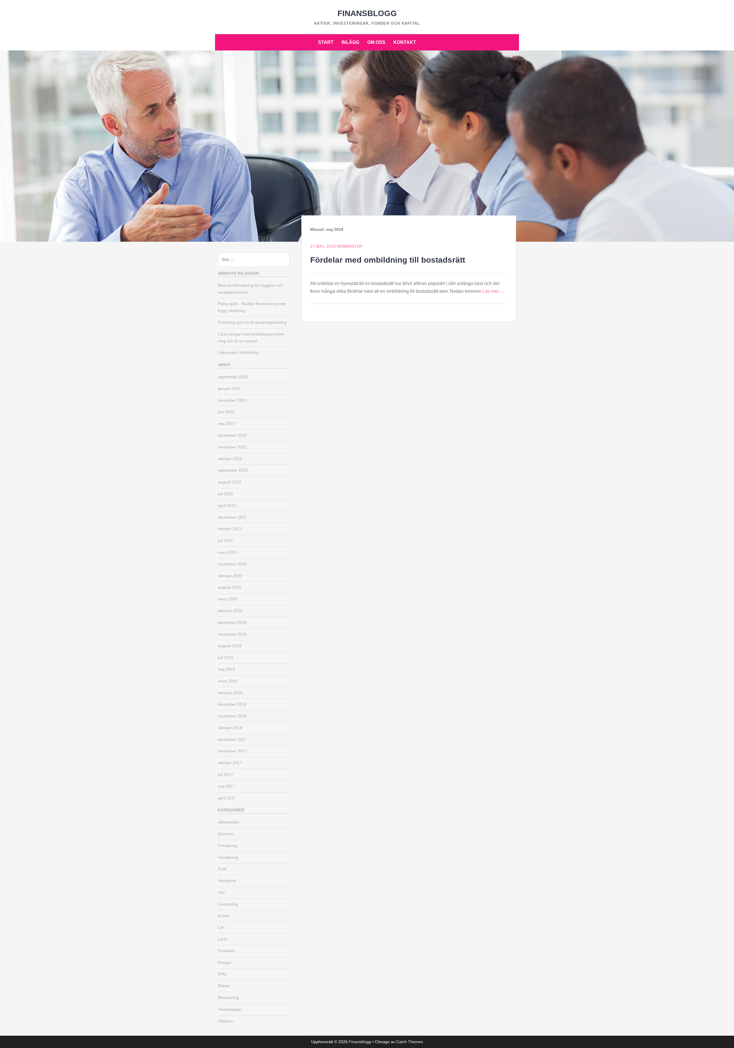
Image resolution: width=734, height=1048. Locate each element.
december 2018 (232, 704)
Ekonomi (226, 834)
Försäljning (228, 857)
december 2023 (232, 400)
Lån (221, 927)
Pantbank (226, 951)
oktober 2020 (230, 575)
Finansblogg (367, 13)
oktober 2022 (230, 458)
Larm (222, 939)
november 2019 (232, 634)
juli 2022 (225, 493)
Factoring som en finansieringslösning (252, 322)
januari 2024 (229, 388)
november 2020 (232, 564)
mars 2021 (227, 552)
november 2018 (232, 716)
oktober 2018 (230, 727)
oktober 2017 (230, 762)
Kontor (224, 916)
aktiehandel (228, 822)
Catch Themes (409, 1041)
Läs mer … (493, 291)
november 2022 (232, 447)
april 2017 (227, 798)
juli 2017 (225, 774)
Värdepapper (230, 1009)
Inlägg (350, 42)
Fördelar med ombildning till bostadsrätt (387, 259)
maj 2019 (226, 669)
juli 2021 (225, 540)
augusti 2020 (229, 587)
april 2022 (227, 505)
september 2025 (233, 376)
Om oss (376, 42)
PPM (222, 974)
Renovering (228, 997)
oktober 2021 (230, 528)
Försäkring (227, 845)
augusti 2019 (229, 645)
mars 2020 (227, 599)
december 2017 (232, 739)
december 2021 (232, 517)
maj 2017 (226, 786)
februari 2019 (230, 692)
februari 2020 (230, 610)
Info (221, 892)
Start (325, 42)
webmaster (349, 246)
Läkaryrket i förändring (238, 352)
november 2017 (232, 751)
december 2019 (232, 622)
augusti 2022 (229, 482)
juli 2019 (225, 657)
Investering (228, 904)
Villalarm (225, 1021)
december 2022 (232, 435)
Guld (222, 868)
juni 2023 (226, 411)
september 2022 (233, 470)
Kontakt (404, 42)
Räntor (224, 985)
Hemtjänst (227, 880)
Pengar (224, 962)
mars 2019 (227, 681)
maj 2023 (226, 423)
